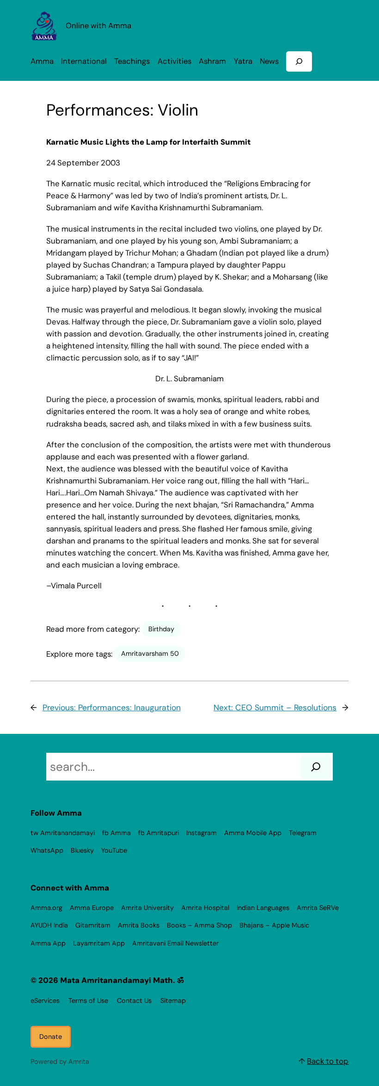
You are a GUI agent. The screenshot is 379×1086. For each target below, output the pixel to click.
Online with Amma (98, 26)
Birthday (161, 629)
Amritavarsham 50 (150, 653)
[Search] (316, 767)
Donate (50, 1036)
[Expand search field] (299, 61)
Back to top (327, 1061)
